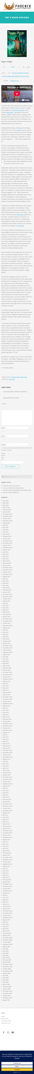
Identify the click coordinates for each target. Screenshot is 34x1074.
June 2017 (6, 737)
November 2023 (7, 570)
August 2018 (6, 706)
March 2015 (6, 797)
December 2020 (7, 645)
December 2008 (7, 964)
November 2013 (7, 833)
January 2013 (6, 855)
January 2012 (6, 882)
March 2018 (6, 717)
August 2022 (6, 601)
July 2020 (5, 657)
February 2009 (7, 960)
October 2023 (7, 572)
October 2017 (7, 728)
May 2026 (6, 503)
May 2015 (6, 793)
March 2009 (6, 958)
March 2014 (6, 824)
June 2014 (6, 817)
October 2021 (7, 623)
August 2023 (6, 576)
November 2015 (7, 779)
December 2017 (7, 723)
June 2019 (6, 686)
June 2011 (6, 897)
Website (3, 445)
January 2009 (6, 962)
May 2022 (6, 608)
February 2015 (7, 799)
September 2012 (7, 864)
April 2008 (6, 982)
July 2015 (5, 788)
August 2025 (6, 523)
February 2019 (7, 692)
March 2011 (6, 904)
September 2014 (7, 810)
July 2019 (5, 683)
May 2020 (6, 661)
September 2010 (7, 917)
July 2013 (5, 842)
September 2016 (7, 757)
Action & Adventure (17, 73)
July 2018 (5, 708)
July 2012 (5, 868)
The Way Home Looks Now (19, 377)
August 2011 (6, 893)
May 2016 (6, 766)
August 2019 (6, 681)
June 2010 (6, 924)
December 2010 (7, 911)
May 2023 (6, 583)
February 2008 (7, 987)
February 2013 (7, 853)
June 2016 (6, 764)
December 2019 (7, 672)
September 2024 (7, 547)
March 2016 (6, 770)
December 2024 (7, 541)
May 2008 (6, 980)
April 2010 (6, 929)
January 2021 (6, 643)
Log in (3, 1016)
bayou (19, 130)
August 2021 (6, 628)
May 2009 (6, 953)
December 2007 (7, 991)
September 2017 (7, 730)
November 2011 (7, 886)
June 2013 (6, 844)
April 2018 (6, 715)
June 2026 (6, 501)
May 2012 (6, 873)
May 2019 (6, 688)
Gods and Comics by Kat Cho (11, 486)
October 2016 (7, 755)
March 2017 (6, 744)
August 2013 (6, 839)
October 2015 (7, 781)
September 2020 (7, 652)
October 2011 (7, 888)
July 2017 (5, 735)
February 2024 (7, 563)
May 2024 (6, 556)
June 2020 (6, 659)
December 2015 (7, 777)
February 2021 (7, 641)
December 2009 (7, 937)
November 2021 (7, 621)
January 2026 (6, 512)
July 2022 (5, 603)
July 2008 (5, 975)
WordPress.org (5, 1023)
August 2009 (6, 946)
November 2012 (7, 859)
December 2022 (7, 594)
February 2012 (7, 880)
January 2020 (6, 670)
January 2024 (6, 565)
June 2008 (6, 978)
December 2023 (7, 567)
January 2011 (6, 908)
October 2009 (7, 942)
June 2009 (6, 951)
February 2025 (7, 536)
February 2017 (7, 746)
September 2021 (7, 625)
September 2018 (7, 703)
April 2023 (6, 585)
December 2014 (7, 804)
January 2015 (6, 801)
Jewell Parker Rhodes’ (18, 110)
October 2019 (7, 677)
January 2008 (6, 989)
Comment (3, 405)
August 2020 (6, 654)
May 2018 (6, 712)
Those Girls (11, 379)
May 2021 (6, 634)
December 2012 (7, 857)
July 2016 (5, 761)
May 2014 (6, 819)
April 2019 (6, 690)
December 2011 (7, 884)
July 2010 (5, 922)
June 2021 (6, 632)
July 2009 (5, 949)
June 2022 (6, 605)
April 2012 (6, 875)
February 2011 (7, 906)
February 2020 (7, 668)
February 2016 (7, 773)
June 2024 (6, 554)
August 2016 (6, 759)
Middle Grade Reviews (13, 76)
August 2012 (6, 866)
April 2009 (6, 955)
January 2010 (6, 935)
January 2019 (6, 694)
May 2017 (6, 739)
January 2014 (6, 828)
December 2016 (7, 750)
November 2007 (7, 993)
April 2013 (6, 848)
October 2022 (7, 599)
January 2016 (6, 775)
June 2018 (6, 710)
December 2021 (7, 619)
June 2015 (6, 790)
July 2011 (5, 895)
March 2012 (6, 877)
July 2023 (5, 579)
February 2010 (7, 933)
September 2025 (7, 521)
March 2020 (6, 666)
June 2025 (6, 527)
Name (2, 429)
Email (2, 438)
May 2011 (6, 900)
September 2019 (7, 679)
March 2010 (6, 931)
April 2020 (6, 663)
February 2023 (7, 590)
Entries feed (4, 1018)
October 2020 (7, 650)
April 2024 (6, 559)
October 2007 (7, 995)
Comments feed (6, 1021)
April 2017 (6, 741)
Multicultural (24, 76)
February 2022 (7, 614)
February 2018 (7, 719)
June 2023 (6, 581)
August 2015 (6, 786)
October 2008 (7, 969)
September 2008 (7, 971)
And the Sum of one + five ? (3, 456)
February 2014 (7, 826)
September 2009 (7, 944)
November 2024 (7, 543)
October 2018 (7, 701)
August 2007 (6, 1000)
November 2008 (7, 966)
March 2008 (6, 984)
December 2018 (7, 697)
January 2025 (6, 538)
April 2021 (6, 637)
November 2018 (7, 699)
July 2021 (5, 630)
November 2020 (7, 648)
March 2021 (6, 639)
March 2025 (6, 534)
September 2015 (7, 784)
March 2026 (6, 507)
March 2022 (6, 612)
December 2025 (7, 514)
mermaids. (21, 226)
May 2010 (6, 926)
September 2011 (7, 891)
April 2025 (6, 532)
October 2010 (7, 915)
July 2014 (5, 815)
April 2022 (6, 610)
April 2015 (6, 795)
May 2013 (6, 846)
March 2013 (6, 851)
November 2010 (7, 913)
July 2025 (5, 525)
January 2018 (6, 721)
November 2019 (7, 674)
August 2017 (6, 732)
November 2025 (7, 516)
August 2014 (6, 813)
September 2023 (7, 574)
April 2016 (6, 768)
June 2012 (6, 871)
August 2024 (6, 550)
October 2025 (7, 518)
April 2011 (6, 902)
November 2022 (7, 596)
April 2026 (6, 505)
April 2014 (6, 822)
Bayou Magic (10, 112)
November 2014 (7, 806)
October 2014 (7, 808)
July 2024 (5, 552)
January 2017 (6, 748)
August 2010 (6, 920)
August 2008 (6, 973)
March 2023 (6, 587)
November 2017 (7, 726)
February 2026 (7, 509)
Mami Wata (20, 214)
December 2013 (7, 830)
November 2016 (7, 752)
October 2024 (7, 545)
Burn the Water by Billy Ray (11, 492)
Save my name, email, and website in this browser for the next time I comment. (16, 449)
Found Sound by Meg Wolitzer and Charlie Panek (17, 490)
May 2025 (6, 530)
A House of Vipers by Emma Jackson (13, 488)
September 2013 (7, 837)
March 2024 (6, 561)
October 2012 (7, 862)
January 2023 (6, 592)
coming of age (14, 81)
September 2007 (7, 998)
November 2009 (7, 940)
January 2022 (6, 616)
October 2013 (7, 835)
